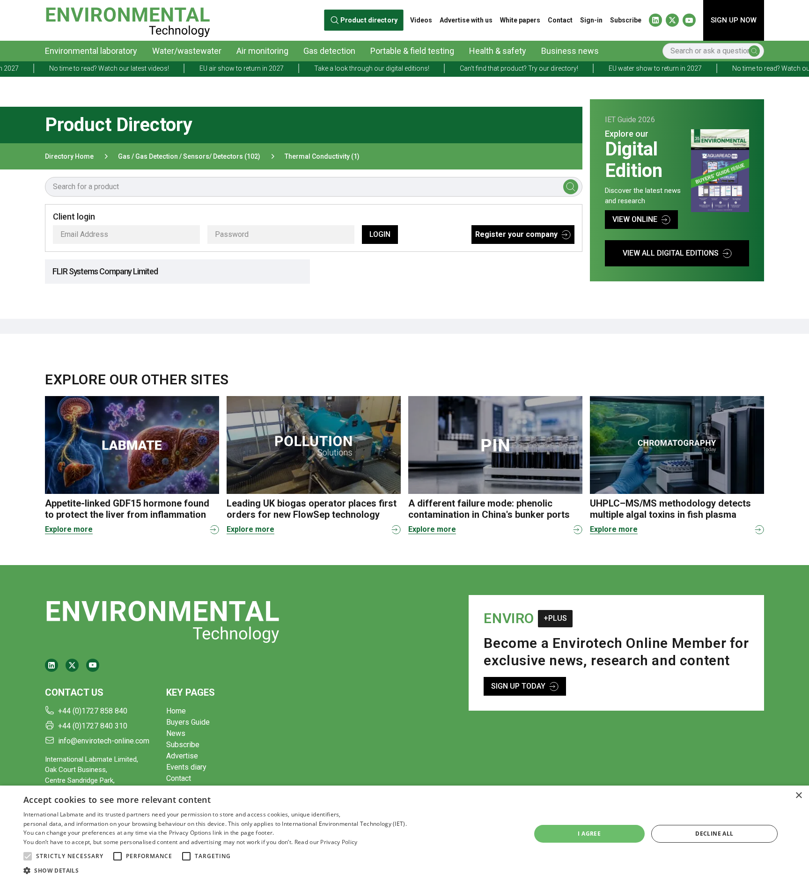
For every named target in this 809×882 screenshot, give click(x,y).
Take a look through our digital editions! (339, 68)
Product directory (369, 20)
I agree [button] (589, 834)
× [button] (798, 795)
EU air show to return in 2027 (210, 68)
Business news (570, 51)
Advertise (182, 755)
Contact (560, 20)
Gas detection (329, 51)
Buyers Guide (188, 722)
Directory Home (69, 156)
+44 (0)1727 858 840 (92, 710)
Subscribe (625, 20)
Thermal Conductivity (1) (322, 156)
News (175, 733)
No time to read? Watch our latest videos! (77, 68)
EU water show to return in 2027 (623, 68)
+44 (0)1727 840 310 (92, 725)
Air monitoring (262, 51)
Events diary (186, 767)
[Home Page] (127, 20)
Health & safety (497, 51)
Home (176, 710)
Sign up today (518, 686)
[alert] (404, 834)
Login (379, 234)
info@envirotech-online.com (103, 740)
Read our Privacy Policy (326, 842)
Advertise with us (466, 20)
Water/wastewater (186, 51)
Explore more (69, 529)
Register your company (516, 234)
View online (634, 219)
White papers (520, 20)
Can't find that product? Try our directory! (487, 68)
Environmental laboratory (91, 51)
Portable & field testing (412, 51)
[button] (27, 856)
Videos (421, 20)
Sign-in (591, 20)
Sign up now (734, 20)
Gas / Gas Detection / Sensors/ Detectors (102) (189, 156)
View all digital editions (671, 253)
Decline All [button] (714, 834)
